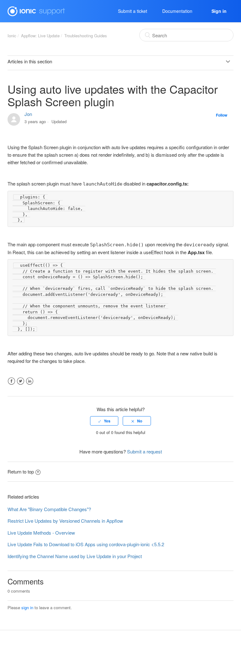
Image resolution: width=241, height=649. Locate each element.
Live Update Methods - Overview (41, 532)
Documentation (177, 11)
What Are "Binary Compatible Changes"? (49, 509)
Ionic (12, 36)
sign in (27, 607)
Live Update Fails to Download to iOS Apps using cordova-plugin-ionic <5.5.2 (86, 544)
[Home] (36, 10)
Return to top (21, 471)
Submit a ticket (132, 11)
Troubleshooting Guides (85, 36)
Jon (28, 114)
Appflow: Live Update (40, 36)
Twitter (20, 381)
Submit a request (144, 451)
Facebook (11, 381)
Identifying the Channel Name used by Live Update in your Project (75, 556)
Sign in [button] (219, 11)
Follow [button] (221, 115)
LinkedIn (30, 381)
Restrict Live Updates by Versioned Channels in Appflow (65, 520)
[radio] (104, 421)
